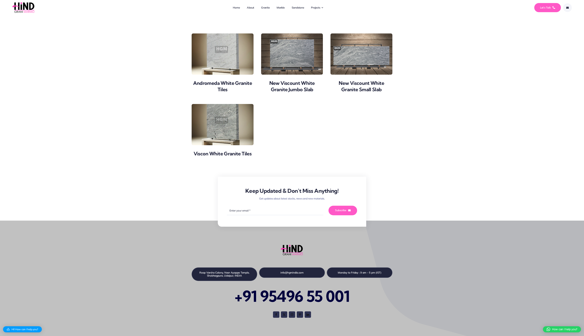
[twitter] (284, 314)
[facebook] (276, 314)
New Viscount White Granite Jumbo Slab (292, 86)
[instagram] (292, 314)
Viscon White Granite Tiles (223, 154)
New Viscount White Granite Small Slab (361, 86)
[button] (22, 329)
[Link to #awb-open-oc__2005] (567, 7)
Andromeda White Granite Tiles (222, 86)
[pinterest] (300, 314)
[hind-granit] (23, 3)
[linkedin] (308, 314)
